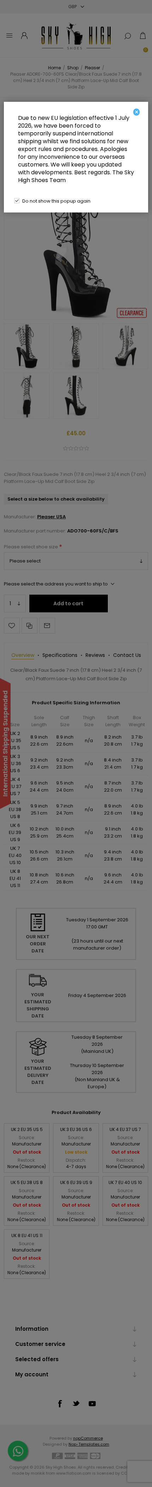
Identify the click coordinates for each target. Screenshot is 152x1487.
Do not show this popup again (56, 201)
